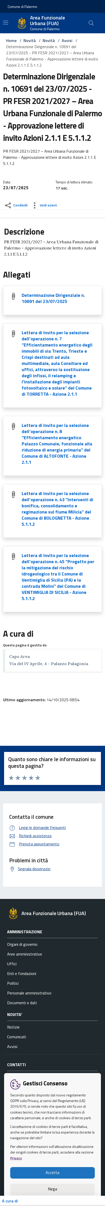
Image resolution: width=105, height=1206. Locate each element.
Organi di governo (22, 944)
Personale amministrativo (29, 993)
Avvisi (67, 40)
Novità (29, 40)
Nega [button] (52, 1189)
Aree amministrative (24, 954)
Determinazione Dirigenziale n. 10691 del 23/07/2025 (53, 298)
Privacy (16, 1158)
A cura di (10, 1201)
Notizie (13, 1027)
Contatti (16, 1065)
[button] (22, 6)
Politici (13, 983)
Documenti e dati (22, 1003)
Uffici (12, 964)
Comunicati (16, 1037)
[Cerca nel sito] (91, 23)
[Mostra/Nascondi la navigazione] (6, 22)
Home (11, 40)
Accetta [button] (52, 1172)
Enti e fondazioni (21, 973)
